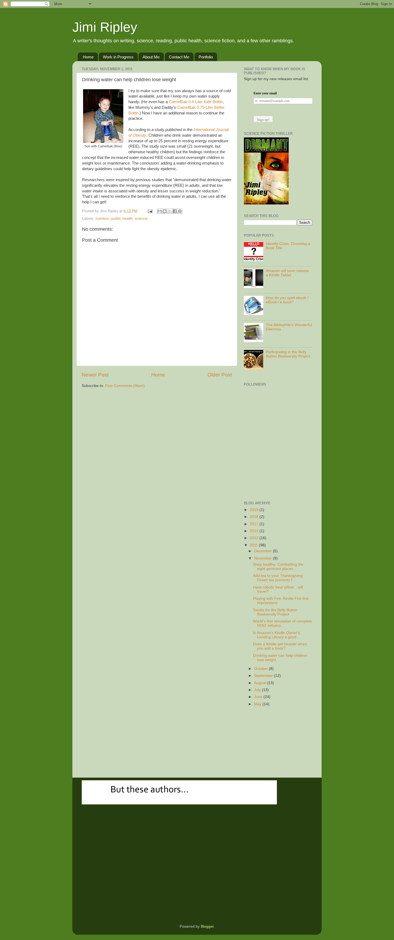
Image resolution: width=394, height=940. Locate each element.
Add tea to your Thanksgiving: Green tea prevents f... (278, 578)
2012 (254, 538)
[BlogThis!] (164, 211)
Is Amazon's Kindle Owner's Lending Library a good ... (277, 635)
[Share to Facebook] (174, 211)
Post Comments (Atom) (125, 386)
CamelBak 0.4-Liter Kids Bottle (195, 102)
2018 (254, 517)
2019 (254, 510)
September (264, 676)
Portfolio (206, 57)
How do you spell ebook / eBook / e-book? (287, 300)
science (141, 219)
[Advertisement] (271, 464)
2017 (254, 524)
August (260, 683)
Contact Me (179, 57)
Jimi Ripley (104, 27)
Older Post (219, 375)
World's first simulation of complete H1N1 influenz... (282, 623)
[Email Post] (150, 211)
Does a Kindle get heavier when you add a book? (280, 646)
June (258, 697)
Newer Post (95, 375)
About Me (151, 57)
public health (122, 219)
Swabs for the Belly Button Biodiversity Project (275, 612)
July (258, 690)
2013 (254, 531)
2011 (254, 545)
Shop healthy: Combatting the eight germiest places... (278, 566)
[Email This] (159, 211)
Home (88, 57)
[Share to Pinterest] (180, 211)
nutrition (102, 219)
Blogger (207, 926)
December (263, 551)
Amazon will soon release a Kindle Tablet (287, 273)
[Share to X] (169, 211)
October (261, 669)
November (263, 558)
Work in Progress (118, 57)
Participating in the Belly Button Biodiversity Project (288, 354)
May (258, 704)
